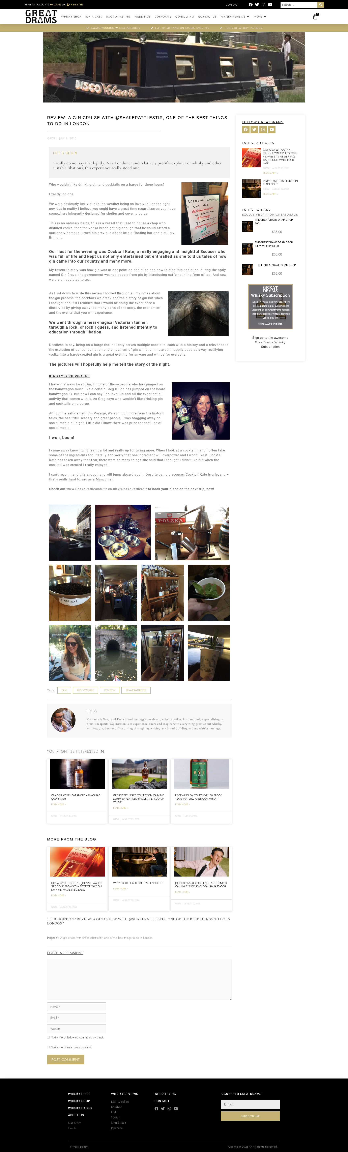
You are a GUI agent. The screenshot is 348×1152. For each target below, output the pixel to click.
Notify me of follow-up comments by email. (77, 1037)
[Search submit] (320, 5)
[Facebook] (251, 4)
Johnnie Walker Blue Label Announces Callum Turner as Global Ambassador (201, 884)
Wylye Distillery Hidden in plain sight (138, 883)
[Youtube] (270, 4)
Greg (51, 138)
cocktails (113, 184)
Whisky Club (79, 1094)
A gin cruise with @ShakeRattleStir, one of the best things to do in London (106, 938)
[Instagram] (263, 4)
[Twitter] (257, 4)
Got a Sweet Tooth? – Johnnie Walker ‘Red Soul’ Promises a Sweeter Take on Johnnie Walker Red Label (76, 886)
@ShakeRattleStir (132, 489)
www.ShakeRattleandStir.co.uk (91, 489)
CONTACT (162, 1101)
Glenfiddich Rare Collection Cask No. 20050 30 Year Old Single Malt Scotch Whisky (139, 798)
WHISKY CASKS (80, 1108)
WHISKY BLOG (165, 1094)
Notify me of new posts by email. (71, 1047)
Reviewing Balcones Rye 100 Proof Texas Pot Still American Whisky (198, 797)
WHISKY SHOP (79, 1101)
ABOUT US (76, 1115)
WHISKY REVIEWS (124, 1094)
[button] (235, 17)
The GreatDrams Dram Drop (277, 265)
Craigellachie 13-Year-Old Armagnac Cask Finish (75, 797)
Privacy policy (79, 1147)
